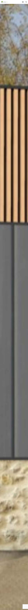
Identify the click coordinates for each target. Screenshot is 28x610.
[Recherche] (26, 2)
